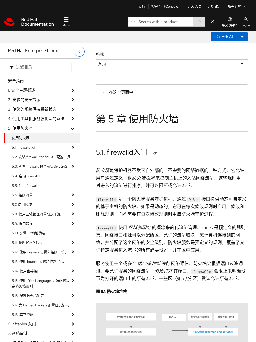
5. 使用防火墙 (20, 128)
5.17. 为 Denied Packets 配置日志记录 (40, 305)
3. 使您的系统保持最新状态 (32, 109)
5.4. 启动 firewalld (26, 176)
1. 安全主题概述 (21, 90)
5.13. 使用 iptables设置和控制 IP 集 (38, 261)
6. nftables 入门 (22, 324)
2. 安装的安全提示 (24, 99)
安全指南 (16, 80)
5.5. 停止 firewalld (26, 185)
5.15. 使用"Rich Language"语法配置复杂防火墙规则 (41, 283)
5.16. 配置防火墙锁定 (28, 295)
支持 (142, 6)
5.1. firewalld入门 (25, 147)
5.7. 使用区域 (22, 204)
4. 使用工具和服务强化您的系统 (36, 118)
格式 (100, 54)
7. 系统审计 (18, 333)
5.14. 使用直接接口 (26, 271)
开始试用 (215, 6)
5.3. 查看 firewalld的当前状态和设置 (40, 166)
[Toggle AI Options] (242, 36)
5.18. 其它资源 (23, 314)
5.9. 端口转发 (22, 223)
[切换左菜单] (80, 52)
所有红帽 (235, 6)
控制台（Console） (167, 6)
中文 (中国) (230, 25)
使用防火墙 (21, 138)
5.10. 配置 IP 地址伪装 (29, 233)
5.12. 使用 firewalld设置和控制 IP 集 (39, 252)
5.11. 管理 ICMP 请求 (27, 242)
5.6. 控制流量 (22, 195)
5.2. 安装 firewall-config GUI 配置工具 (41, 157)
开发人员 (195, 6)
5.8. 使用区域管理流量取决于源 (36, 214)
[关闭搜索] (212, 21)
